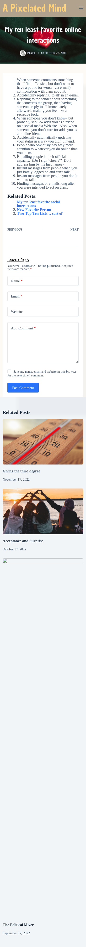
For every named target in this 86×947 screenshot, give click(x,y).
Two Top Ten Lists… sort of (39, 213)
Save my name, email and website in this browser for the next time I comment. (41, 373)
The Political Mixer (18, 925)
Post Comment (23, 388)
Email (16, 296)
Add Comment (23, 328)
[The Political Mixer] (43, 738)
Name (17, 281)
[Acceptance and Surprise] (43, 511)
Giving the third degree (21, 471)
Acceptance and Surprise (23, 541)
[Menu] (81, 8)
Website (17, 312)
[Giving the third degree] (43, 442)
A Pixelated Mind (34, 8)
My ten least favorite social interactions (38, 204)
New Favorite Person (34, 210)
